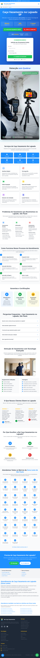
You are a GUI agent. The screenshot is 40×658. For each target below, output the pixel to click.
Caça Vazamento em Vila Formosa (26, 613)
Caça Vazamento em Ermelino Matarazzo (8, 611)
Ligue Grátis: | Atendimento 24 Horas (20, 0)
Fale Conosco (23, 637)
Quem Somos (23, 633)
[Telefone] (2, 655)
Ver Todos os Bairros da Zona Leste (19, 547)
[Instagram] (5, 627)
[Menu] (38, 4)
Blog (21, 636)
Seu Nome (10, 46)
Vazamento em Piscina (25, 625)
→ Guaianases (23, 574)
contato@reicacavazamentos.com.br (8, 648)
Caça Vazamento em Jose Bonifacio (7, 610)
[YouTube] (7, 627)
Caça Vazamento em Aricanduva (6, 608)
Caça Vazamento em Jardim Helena (26, 611)
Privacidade (28, 654)
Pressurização (3, 637)
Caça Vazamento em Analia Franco (26, 610)
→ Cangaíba (23, 572)
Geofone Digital (3, 633)
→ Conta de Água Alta (5, 572)
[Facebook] (2, 627)
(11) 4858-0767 (4, 645)
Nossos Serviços (23, 634)
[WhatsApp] (37, 655)
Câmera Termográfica (4, 634)
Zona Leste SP (5, 7)
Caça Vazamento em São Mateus (6, 613)
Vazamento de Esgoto (24, 626)
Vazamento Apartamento (25, 622)
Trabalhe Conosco (24, 639)
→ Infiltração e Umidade (5, 574)
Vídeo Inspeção (3, 636)
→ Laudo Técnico (4, 575)
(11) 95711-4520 (4, 647)
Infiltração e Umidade (24, 623)
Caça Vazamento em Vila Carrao (25, 608)
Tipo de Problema (11, 50)
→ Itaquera (23, 575)
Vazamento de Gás (24, 628)
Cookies (32, 654)
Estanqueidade (3, 639)
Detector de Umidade (4, 640)
